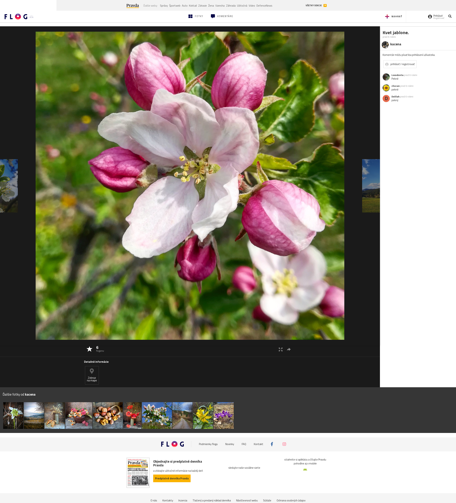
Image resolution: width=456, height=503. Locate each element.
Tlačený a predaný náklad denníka (212, 500)
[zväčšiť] (281, 349)
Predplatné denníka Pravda (172, 478)
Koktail (193, 6)
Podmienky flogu (208, 444)
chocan (396, 86)
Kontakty (167, 500)
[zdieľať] (289, 349)
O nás (154, 500)
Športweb (174, 6)
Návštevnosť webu (247, 500)
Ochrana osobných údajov (291, 500)
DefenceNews (264, 6)
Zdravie (202, 6)
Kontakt (258, 444)
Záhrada (231, 6)
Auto (185, 6)
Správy (164, 6)
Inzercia (182, 500)
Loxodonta (397, 75)
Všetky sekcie (314, 5)
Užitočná (242, 6)
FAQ (244, 444)
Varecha (220, 6)
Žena (211, 6)
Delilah (396, 96)
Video (252, 6)
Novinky (229, 444)
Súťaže (267, 500)
